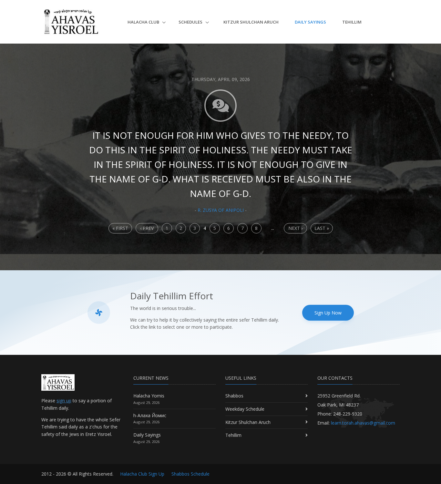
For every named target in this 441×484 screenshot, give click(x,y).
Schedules (191, 22)
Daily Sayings (310, 22)
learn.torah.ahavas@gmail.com (363, 423)
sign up (63, 400)
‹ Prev (147, 228)
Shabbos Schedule (190, 474)
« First (120, 228)
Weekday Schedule (244, 409)
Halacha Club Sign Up (142, 474)
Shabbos (234, 396)
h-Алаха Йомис (149, 415)
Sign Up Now (328, 313)
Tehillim (352, 22)
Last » (321, 228)
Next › (295, 228)
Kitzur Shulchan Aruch (251, 22)
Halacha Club (144, 22)
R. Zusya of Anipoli (221, 210)
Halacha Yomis (148, 396)
